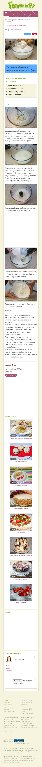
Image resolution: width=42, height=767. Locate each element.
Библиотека (25, 719)
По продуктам (8, 729)
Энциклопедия (26, 721)
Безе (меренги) (11, 375)
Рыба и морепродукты (11, 708)
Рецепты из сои (9, 719)
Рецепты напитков (27, 713)
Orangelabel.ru (8, 741)
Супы (5, 706)
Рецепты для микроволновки (9, 724)
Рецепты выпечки (24, 20)
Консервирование (9, 711)
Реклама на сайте (26, 723)
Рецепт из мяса (8, 704)
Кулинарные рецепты (11, 20)
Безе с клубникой (21, 602)
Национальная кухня (10, 727)
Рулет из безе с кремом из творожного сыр (21, 438)
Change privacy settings (21, 743)
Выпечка (6, 702)
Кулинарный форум (27, 717)
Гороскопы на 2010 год (28, 725)
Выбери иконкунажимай (9, 666)
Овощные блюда (26, 700)
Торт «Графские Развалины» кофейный (21, 555)
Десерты (24, 706)
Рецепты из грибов (27, 709)
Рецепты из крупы (27, 708)
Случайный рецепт (10, 731)
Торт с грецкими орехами (21, 508)
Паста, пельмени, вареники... (26, 703)
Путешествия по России (29, 727)
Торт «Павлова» (21, 532)
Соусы (23, 711)
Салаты (6, 700)
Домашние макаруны (21, 461)
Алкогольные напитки (11, 717)
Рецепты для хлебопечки (12, 721)
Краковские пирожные (21, 485)
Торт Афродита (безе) (21, 579)
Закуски (6, 709)
